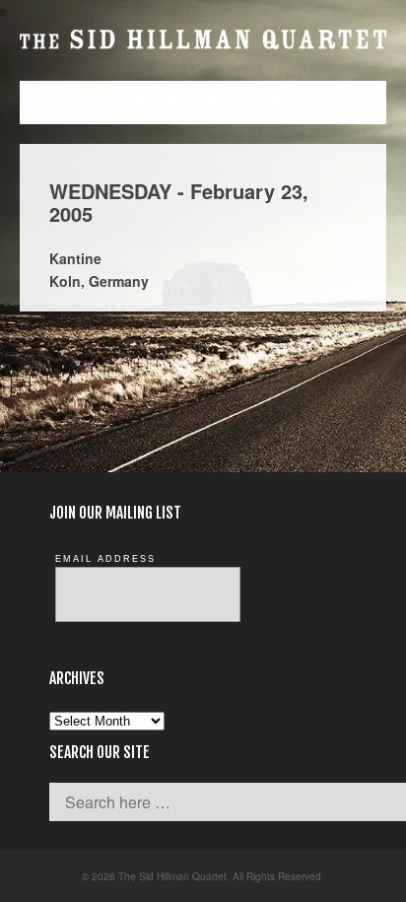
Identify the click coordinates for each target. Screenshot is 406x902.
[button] (203, 102)
